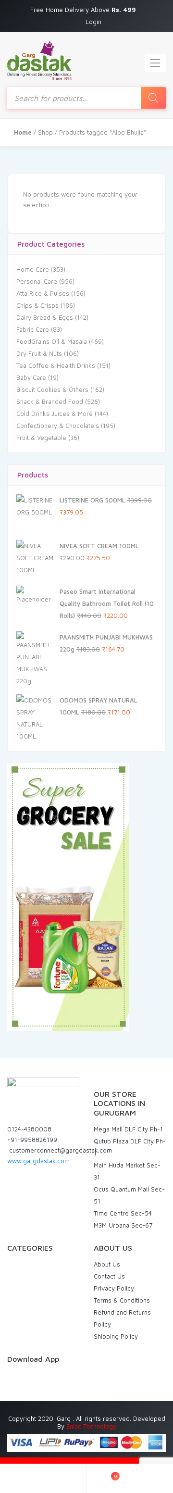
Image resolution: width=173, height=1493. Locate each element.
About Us (107, 1264)
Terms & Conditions (122, 1300)
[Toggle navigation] (155, 63)
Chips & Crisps (37, 305)
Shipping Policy (116, 1336)
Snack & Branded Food (49, 401)
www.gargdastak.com (38, 1161)
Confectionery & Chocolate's (57, 425)
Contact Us (109, 1276)
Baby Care (31, 377)
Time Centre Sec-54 (123, 1213)
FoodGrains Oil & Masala (51, 341)
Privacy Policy (114, 1288)
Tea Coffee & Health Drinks (55, 365)
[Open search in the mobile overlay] (86, 98)
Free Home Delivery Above (84, 9)
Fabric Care (32, 329)
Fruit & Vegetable (41, 437)
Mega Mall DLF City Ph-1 (128, 1129)
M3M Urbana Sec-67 (123, 1225)
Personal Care (36, 281)
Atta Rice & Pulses (42, 293)
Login (93, 21)
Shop (45, 132)
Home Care (32, 269)
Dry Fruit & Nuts (39, 353)
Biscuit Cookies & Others (52, 389)
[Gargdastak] (39, 60)
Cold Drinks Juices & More (54, 413)
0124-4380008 (29, 1129)
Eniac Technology (91, 1426)
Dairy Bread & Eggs (44, 317)
